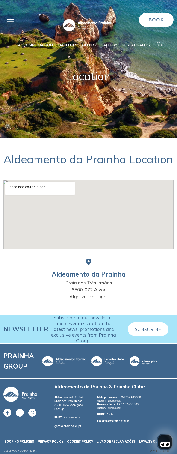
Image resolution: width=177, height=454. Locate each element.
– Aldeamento (67, 417)
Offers (89, 45)
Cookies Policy (80, 441)
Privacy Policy (50, 441)
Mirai (33, 451)
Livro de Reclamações (116, 441)
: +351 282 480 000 (119, 397)
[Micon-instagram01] (20, 413)
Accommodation (35, 45)
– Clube (105, 414)
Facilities (67, 45)
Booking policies (19, 441)
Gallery (109, 45)
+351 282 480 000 (128, 404)
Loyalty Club (150, 441)
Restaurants (136, 45)
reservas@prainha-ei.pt (113, 421)
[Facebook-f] (7, 413)
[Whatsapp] (32, 413)
